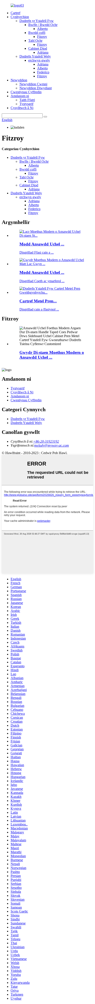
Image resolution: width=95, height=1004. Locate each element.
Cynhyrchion (20, 17)
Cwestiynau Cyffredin (26, 92)
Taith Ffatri (27, 100)
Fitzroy (42, 36)
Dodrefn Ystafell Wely (35, 56)
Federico (43, 72)
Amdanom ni (20, 96)
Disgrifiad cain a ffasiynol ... (39, 309)
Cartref (15, 13)
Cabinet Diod (37, 48)
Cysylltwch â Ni (22, 108)
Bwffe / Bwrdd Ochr (42, 25)
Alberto (42, 29)
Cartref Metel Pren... (38, 301)
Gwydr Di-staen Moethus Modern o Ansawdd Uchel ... (51, 355)
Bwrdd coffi (36, 33)
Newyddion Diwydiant (35, 88)
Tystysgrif (26, 104)
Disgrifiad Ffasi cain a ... (36, 252)
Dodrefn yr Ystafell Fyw (36, 21)
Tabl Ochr (35, 40)
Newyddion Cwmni (33, 84)
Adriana (42, 52)
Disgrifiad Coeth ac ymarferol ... (42, 281)
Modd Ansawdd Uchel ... (41, 244)
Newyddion (19, 80)
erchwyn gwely (39, 60)
